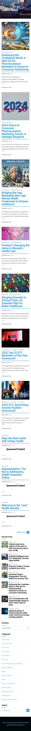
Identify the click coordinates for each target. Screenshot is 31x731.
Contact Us (13, 722)
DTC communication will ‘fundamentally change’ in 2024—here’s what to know (19, 601)
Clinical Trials (5, 294)
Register (22, 725)
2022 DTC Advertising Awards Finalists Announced (15, 407)
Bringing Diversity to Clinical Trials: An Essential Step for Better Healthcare (14, 302)
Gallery (4, 671)
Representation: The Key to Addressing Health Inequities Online (14, 473)
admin (3, 83)
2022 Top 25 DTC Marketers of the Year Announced (15, 355)
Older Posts (21, 532)
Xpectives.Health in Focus (7, 52)
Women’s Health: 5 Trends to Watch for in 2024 (19, 567)
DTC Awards (13, 349)
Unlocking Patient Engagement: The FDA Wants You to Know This (18, 576)
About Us (5, 722)
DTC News (5, 659)
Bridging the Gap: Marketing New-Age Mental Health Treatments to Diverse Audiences (15, 198)
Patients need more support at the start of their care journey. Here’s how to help (18, 547)
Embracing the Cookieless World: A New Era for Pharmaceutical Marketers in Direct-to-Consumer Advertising (15, 62)
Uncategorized (5, 435)
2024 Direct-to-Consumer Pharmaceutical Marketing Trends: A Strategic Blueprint (14, 131)
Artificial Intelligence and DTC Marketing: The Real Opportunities (19, 558)
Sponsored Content (7, 691)
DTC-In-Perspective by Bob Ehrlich (12, 663)
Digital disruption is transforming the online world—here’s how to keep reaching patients (19, 614)
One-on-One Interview (8, 683)
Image (3, 679)
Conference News (5, 190)
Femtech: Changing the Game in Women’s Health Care (15, 248)
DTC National (21, 349)
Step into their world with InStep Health (14, 440)
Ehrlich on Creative (7, 667)
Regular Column (6, 687)
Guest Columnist (6, 675)
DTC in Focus (5, 651)
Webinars (15, 725)
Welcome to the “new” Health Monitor (15, 507)
